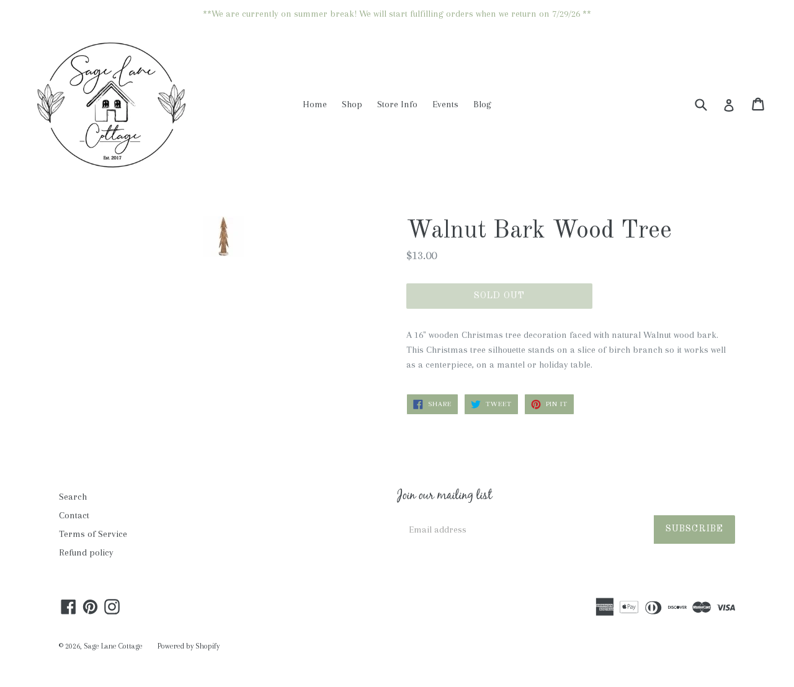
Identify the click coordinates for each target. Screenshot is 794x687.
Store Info (397, 104)
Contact (74, 515)
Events (445, 104)
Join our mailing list (444, 496)
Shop (352, 104)
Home (315, 104)
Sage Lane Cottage (113, 646)
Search (73, 496)
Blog (482, 104)
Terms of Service (93, 533)
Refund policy (86, 552)
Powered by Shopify (189, 646)
